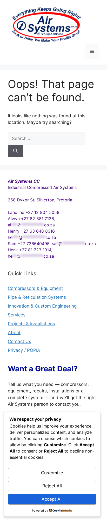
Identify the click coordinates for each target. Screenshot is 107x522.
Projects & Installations (31, 323)
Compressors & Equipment (35, 288)
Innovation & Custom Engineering (42, 306)
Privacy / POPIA (24, 350)
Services (16, 314)
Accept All (52, 499)
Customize (52, 472)
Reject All (52, 485)
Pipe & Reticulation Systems (37, 297)
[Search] (15, 151)
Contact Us (19, 341)
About (14, 332)
